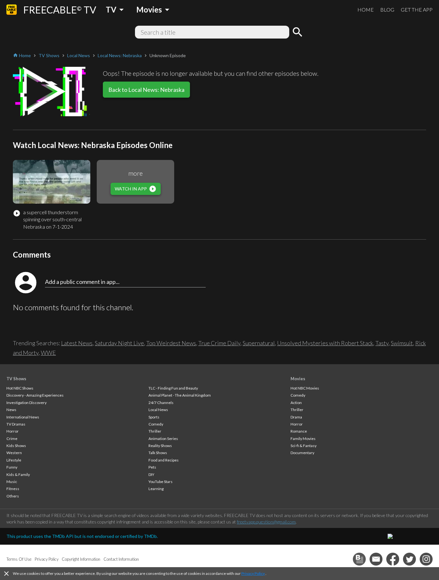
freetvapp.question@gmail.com (266, 521)
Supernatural (259, 343)
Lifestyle (13, 460)
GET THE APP (417, 9)
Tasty (382, 343)
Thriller (154, 431)
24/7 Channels (161, 402)
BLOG (387, 9)
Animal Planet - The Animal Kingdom (179, 395)
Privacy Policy (253, 573)
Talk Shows (157, 452)
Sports (153, 417)
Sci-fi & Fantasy (304, 445)
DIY (151, 474)
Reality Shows (160, 445)
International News (22, 417)
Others (12, 496)
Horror (12, 431)
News (11, 409)
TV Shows (16, 378)
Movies (298, 378)
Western (14, 452)
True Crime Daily (219, 343)
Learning (156, 488)
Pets (152, 467)
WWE (48, 352)
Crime (11, 438)
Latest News (77, 343)
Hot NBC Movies (305, 388)
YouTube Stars (160, 481)
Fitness (12, 488)
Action (296, 402)
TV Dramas (15, 424)
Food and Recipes (163, 460)
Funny (11, 467)
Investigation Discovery (26, 402)
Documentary (302, 452)
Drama (296, 417)
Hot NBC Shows (19, 388)
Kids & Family (18, 474)
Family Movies (303, 438)
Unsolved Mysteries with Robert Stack (325, 343)
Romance (299, 431)
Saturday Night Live (119, 343)
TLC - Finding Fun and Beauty (173, 388)
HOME (365, 9)
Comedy (155, 424)
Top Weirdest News (171, 343)
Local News (158, 409)
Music (11, 481)
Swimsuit (402, 343)
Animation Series (163, 438)
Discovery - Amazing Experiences (35, 395)
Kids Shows (16, 445)
